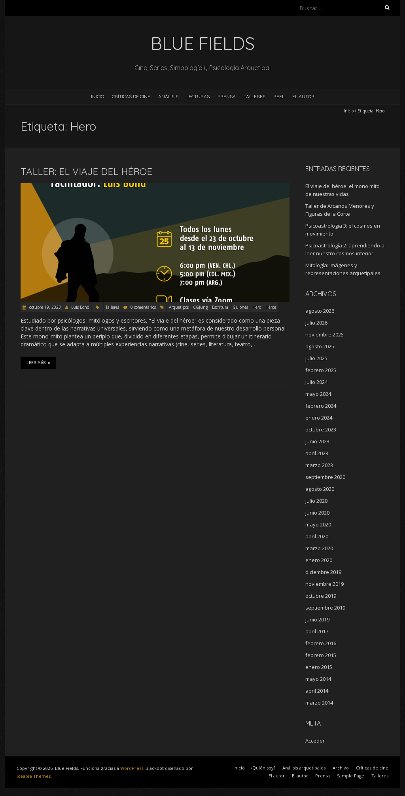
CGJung (200, 307)
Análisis (168, 96)
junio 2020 (317, 512)
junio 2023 (317, 441)
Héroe (270, 307)
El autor (277, 776)
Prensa (227, 96)
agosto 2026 (319, 310)
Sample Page (350, 776)
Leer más (36, 362)
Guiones (240, 307)
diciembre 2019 (323, 572)
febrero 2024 (320, 405)
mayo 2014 (318, 678)
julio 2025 (316, 358)
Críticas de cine (131, 96)
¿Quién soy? (263, 768)
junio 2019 (317, 619)
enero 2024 (318, 417)
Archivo (341, 768)
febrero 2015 (320, 655)
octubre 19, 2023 (44, 307)
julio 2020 (316, 500)
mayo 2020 (318, 524)
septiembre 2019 (325, 607)
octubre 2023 (320, 429)
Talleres (254, 96)
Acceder (315, 740)
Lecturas (198, 96)
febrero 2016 (320, 643)
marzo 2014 (319, 702)
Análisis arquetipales (304, 768)
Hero (256, 307)
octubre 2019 (320, 595)
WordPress (131, 768)
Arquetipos (179, 307)
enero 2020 (318, 560)
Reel (278, 96)
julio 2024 (316, 382)
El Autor (303, 96)
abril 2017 (316, 631)
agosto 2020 (319, 488)
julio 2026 (316, 322)
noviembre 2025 (324, 334)
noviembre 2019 (324, 583)
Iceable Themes (34, 776)
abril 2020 (316, 536)
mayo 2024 (318, 393)
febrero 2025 (320, 370)
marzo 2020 (319, 548)
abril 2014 (316, 690)
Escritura (220, 307)
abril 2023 (316, 453)
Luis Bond (80, 307)
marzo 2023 (319, 465)
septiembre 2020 (325, 477)
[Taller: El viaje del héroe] (155, 187)
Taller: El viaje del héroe (86, 171)
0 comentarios (143, 307)
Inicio (97, 96)
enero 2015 (318, 667)
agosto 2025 (319, 346)
